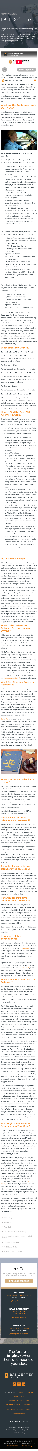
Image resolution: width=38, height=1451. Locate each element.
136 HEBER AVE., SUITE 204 (19, 1328)
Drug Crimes (19, 1396)
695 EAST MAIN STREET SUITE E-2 (19, 1295)
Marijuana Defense (25, 1392)
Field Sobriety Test (11, 1247)
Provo (29, 1430)
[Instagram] (19, 1384)
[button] (35, 80)
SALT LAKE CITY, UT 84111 (19, 1314)
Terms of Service (13, 1446)
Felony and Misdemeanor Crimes (19, 1409)
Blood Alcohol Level (11, 1242)
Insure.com (25, 948)
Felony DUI (8, 1222)
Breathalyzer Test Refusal (13, 1251)
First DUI (7, 1227)
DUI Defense (9, 1392)
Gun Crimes (28, 1405)
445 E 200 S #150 (19, 1312)
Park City (21, 1430)
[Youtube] (23, 1384)
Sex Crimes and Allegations (19, 1400)
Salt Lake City (11, 1430)
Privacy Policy (27, 1446)
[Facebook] (14, 1384)
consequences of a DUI (12, 678)
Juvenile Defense (19, 1413)
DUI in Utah (5, 719)
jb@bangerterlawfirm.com (19, 1301)
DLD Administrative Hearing (15, 1231)
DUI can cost (24, 968)
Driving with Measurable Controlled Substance (17, 1237)
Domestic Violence (13, 1405)
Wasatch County (19, 1433)
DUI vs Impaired (10, 1218)
